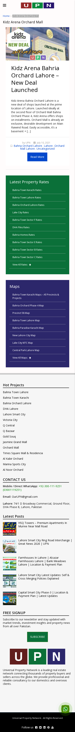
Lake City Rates (20, 212)
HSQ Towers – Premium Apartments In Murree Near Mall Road (42, 524)
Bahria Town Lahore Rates (26, 197)
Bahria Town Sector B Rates (27, 249)
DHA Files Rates (20, 227)
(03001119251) (12, 490)
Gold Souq (9, 436)
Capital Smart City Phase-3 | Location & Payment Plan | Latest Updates (43, 594)
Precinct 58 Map (21, 313)
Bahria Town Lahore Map (26, 320)
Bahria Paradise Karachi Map (28, 327)
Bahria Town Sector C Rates (27, 257)
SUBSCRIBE (37, 637)
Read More (37, 157)
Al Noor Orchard (13, 469)
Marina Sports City (14, 464)
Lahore (48, 146)
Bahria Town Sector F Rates (27, 220)
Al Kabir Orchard (13, 458)
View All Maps (20, 357)
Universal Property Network (26, 718)
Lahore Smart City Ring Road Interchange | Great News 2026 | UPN (45, 542)
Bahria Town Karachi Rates (26, 190)
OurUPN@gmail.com (25, 496)
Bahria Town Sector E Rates (27, 242)
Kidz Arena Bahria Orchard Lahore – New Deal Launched (35, 79)
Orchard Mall (11, 447)
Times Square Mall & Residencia (23, 453)
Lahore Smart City (14, 414)
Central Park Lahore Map (25, 350)
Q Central (9, 425)
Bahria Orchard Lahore (28, 146)
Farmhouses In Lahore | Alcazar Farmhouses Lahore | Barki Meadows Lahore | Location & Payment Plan (42, 561)
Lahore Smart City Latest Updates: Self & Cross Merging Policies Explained (43, 576)
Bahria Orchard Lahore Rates (28, 205)
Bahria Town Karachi (16, 397)
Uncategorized (46, 148)
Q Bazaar (9, 431)
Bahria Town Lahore (15, 392)
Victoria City (10, 420)
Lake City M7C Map (22, 342)
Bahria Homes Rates (23, 234)
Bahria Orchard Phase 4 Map (28, 305)
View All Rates (20, 264)
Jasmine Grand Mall (15, 442)
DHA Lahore (10, 409)
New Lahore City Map (24, 335)
